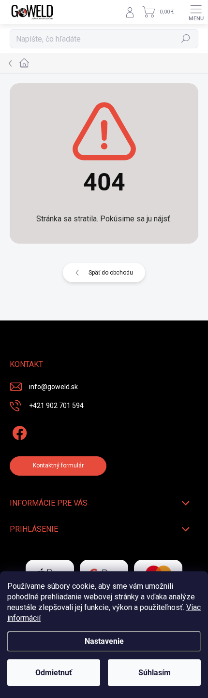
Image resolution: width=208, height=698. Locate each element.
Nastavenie (104, 641)
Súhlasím (154, 672)
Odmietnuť (53, 672)
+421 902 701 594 (56, 405)
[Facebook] (18, 431)
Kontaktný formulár (58, 465)
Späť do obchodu (111, 272)
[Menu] (196, 12)
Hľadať (186, 38)
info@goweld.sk (53, 387)
